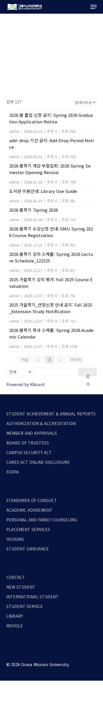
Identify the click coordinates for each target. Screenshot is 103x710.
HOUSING (15, 539)
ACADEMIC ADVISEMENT (29, 510)
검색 (88, 375)
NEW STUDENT (20, 587)
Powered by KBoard (25, 384)
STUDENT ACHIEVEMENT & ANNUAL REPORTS (51, 414)
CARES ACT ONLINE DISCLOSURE (38, 462)
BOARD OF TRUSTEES (27, 443)
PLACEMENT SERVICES (28, 529)
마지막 (76, 359)
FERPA (12, 472)
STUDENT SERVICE (24, 606)
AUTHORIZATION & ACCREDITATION (41, 423)
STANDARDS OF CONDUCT (31, 500)
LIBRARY (14, 616)
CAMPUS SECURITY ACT (29, 452)
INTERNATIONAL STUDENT (32, 596)
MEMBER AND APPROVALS (31, 433)
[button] (93, 7)
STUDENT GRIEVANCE (27, 549)
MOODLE (14, 626)
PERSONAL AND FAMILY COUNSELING (41, 520)
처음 (25, 359)
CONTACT (15, 577)
